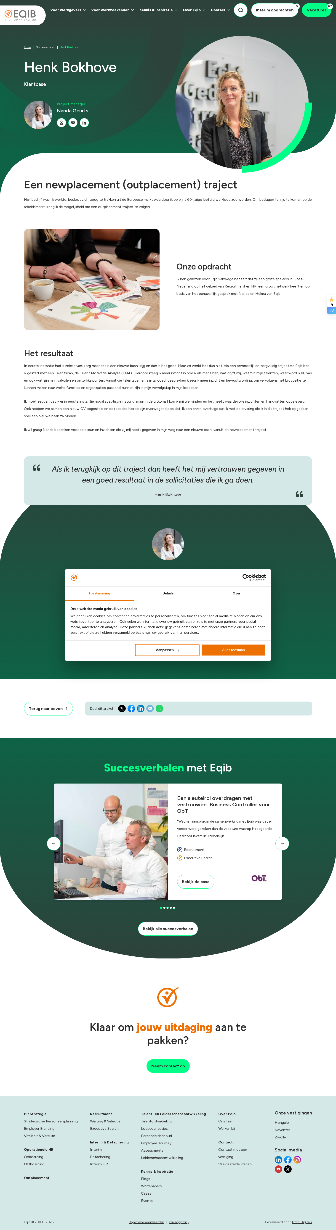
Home (27, 47)
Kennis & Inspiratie (156, 10)
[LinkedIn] (84, 122)
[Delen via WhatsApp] (159, 710)
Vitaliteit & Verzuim (39, 1136)
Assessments (152, 1150)
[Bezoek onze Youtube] (278, 1170)
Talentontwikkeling (156, 1121)
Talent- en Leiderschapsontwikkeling (173, 1114)
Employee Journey (156, 1143)
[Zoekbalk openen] (241, 10)
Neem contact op (168, 1066)
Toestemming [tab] (99, 593)
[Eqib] (23, 15)
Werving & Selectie (105, 1121)
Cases (146, 1193)
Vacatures (319, 8)
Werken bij (226, 1128)
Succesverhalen (45, 47)
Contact (218, 10)
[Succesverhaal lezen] (111, 842)
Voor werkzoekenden (110, 10)
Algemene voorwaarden (146, 1222)
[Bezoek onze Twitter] (288, 1170)
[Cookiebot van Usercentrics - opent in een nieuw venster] (246, 577)
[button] (54, 843)
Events (147, 1200)
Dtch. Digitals (302, 1222)
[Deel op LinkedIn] (140, 710)
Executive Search (104, 1128)
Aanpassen (165, 650)
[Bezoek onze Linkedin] (278, 1161)
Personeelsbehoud (156, 1136)
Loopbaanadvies (154, 1128)
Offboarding (34, 1164)
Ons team (226, 1121)
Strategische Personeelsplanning (51, 1121)
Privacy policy (179, 1222)
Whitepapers (151, 1186)
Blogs (145, 1179)
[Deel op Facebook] (131, 710)
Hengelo (282, 1122)
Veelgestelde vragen (235, 1164)
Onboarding (33, 1157)
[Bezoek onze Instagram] (297, 1161)
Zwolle (280, 1137)
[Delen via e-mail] (150, 710)
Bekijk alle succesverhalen (168, 928)
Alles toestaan (233, 650)
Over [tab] (236, 593)
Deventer (282, 1130)
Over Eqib (192, 10)
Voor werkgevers (65, 10)
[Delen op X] (122, 710)
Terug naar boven (46, 708)
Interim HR (99, 1164)
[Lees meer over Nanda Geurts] (61, 122)
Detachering (100, 1157)
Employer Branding (39, 1128)
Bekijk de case (196, 881)
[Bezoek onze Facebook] (288, 1161)
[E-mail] (72, 122)
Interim (96, 1149)
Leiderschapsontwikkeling (162, 1158)
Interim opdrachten (277, 8)
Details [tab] (168, 593)
